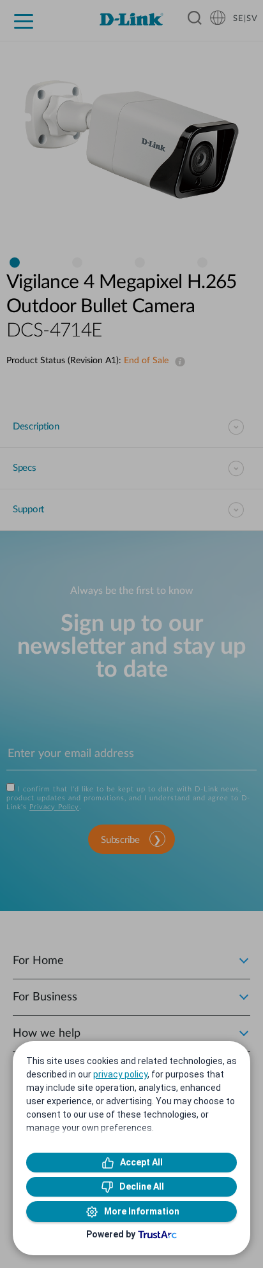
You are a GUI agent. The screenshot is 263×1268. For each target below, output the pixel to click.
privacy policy (120, 1074)
